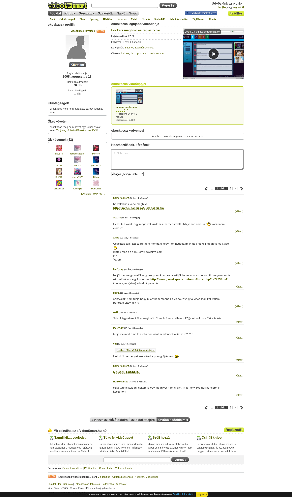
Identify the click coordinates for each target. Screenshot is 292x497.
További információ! (183, 494)
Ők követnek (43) (60, 139)
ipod (139, 53)
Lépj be (222, 7)
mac (162, 53)
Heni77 (77, 165)
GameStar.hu (106, 468)
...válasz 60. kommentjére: (136, 350)
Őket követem (58, 121)
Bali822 (58, 177)
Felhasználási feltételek (87, 484)
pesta (116, 292)
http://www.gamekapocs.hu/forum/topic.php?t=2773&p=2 (189, 279)
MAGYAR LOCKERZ (126, 371)
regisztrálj (238, 7)
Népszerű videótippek (146, 477)
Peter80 (96, 153)
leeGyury (118, 269)
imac (145, 53)
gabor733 (96, 165)
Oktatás (146, 19)
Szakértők (105, 13)
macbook (154, 53)
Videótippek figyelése (83, 31)
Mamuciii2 (96, 188)
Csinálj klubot (212, 437)
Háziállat (107, 19)
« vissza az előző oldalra (109, 420)
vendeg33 (77, 188)
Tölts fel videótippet (118, 437)
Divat (82, 19)
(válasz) (239, 211)
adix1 (116, 237)
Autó (52, 19)
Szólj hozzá (161, 437)
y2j (115, 343)
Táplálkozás (198, 19)
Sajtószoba (108, 484)
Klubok (69, 13)
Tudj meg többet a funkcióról (76, 130)
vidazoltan (59, 188)
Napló (121, 13)
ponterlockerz (121, 198)
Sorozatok (86, 13)
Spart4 (117, 217)
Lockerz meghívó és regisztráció (135, 30)
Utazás (212, 19)
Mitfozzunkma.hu (124, 468)
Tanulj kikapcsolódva (70, 437)
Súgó (133, 13)
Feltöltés (236, 13)
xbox (132, 53)
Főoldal (55, 13)
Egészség (94, 19)
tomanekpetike (77, 153)
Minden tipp (104, 477)
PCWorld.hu (90, 468)
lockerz (125, 53)
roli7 (115, 312)
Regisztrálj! (234, 429)
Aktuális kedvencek (122, 477)
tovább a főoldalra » (173, 420)
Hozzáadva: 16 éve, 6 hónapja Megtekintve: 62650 (129, 105)
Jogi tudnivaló (65, 484)
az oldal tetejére (143, 420)
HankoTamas (120, 381)
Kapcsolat (121, 484)
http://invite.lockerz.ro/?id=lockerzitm (138, 207)
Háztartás (122, 19)
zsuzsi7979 (77, 177)
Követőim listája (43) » (93, 194)
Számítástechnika (179, 19)
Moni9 (59, 165)
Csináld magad (67, 19)
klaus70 (59, 153)
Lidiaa (96, 177)
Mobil (134, 19)
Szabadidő (159, 19)
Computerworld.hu (72, 468)
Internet (129, 47)
